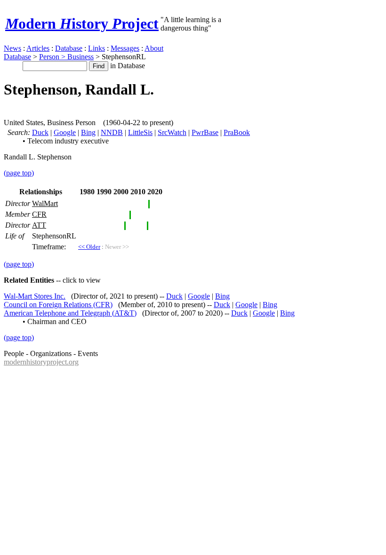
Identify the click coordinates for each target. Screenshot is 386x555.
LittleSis (140, 132)
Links (96, 48)
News (12, 48)
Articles (37, 48)
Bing (88, 132)
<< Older (89, 246)
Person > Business (66, 57)
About (154, 48)
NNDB (112, 132)
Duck (40, 132)
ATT (39, 225)
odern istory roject (82, 23)
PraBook (237, 132)
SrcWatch (172, 132)
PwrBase (205, 132)
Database (68, 48)
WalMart (45, 203)
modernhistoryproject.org (41, 362)
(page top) (19, 173)
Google (65, 132)
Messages (125, 48)
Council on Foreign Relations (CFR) (58, 305)
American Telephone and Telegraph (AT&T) (70, 313)
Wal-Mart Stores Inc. (34, 296)
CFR (39, 214)
